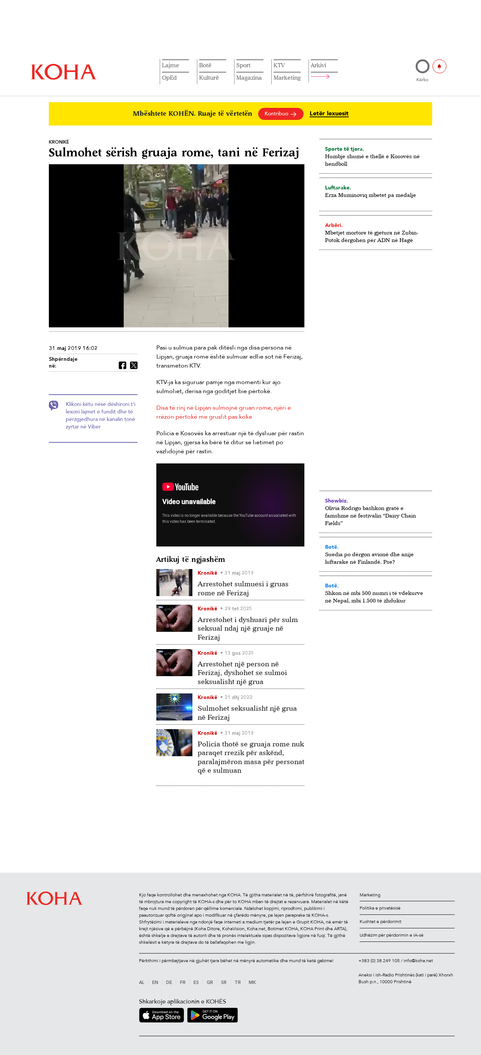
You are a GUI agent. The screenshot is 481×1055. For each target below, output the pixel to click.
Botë (205, 65)
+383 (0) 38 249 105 (379, 960)
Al (141, 983)
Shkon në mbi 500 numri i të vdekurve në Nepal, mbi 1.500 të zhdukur (374, 597)
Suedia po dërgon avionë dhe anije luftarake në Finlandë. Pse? (369, 558)
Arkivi (318, 65)
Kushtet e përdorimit (380, 921)
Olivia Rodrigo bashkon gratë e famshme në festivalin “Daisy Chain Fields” (370, 515)
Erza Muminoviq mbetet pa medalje (370, 195)
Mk (252, 983)
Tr (237, 983)
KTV (279, 65)
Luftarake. (338, 188)
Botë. (332, 547)
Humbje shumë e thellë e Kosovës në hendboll (372, 160)
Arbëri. (334, 225)
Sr (224, 983)
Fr (183, 983)
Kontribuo (277, 113)
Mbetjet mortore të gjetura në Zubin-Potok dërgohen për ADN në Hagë (372, 236)
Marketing (287, 77)
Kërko (422, 79)
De (169, 983)
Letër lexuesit (329, 113)
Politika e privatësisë (380, 908)
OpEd (169, 77)
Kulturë (209, 77)
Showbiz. (336, 501)
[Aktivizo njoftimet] (439, 66)
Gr (210, 983)
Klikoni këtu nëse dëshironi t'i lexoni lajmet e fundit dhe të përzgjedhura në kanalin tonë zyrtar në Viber (100, 415)
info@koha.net (418, 960)
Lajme (170, 65)
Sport (243, 65)
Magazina (249, 77)
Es (196, 983)
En (155, 983)
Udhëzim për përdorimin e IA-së (392, 935)
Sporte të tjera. (344, 149)
